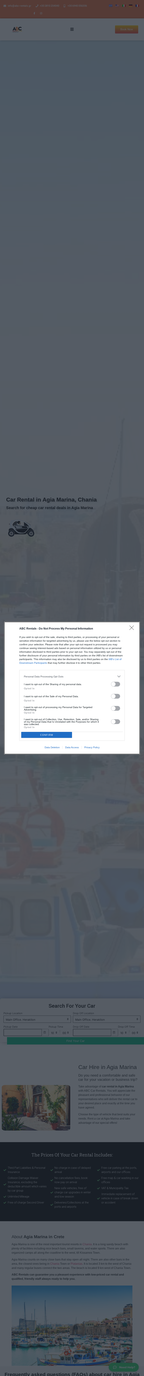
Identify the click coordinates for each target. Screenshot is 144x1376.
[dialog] (72, 688)
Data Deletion (52, 747)
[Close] (132, 629)
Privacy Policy (92, 747)
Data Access (72, 747)
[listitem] (72, 676)
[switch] (115, 684)
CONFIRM (46, 735)
